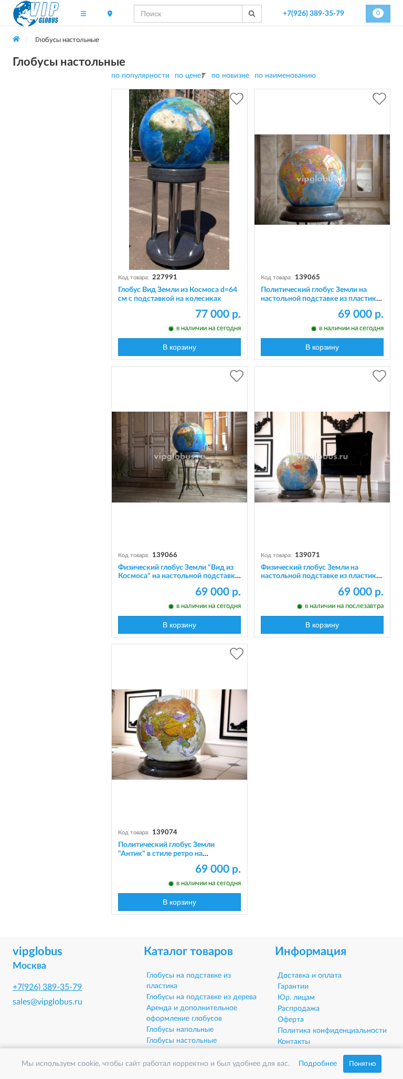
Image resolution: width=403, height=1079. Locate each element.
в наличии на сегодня (208, 328)
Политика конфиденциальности (332, 1030)
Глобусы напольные (180, 1029)
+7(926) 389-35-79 (313, 13)
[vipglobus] (36, 14)
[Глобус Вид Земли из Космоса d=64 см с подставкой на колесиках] (179, 179)
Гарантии (293, 986)
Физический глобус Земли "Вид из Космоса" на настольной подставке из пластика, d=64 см (178, 576)
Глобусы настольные (181, 1040)
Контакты (294, 1041)
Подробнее (318, 1063)
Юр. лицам (296, 997)
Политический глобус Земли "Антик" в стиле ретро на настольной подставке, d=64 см (172, 853)
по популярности (140, 75)
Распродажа (299, 1008)
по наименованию (285, 75)
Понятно (362, 1064)
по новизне (230, 75)
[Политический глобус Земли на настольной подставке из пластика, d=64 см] (322, 179)
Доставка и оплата (310, 975)
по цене (188, 75)
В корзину (179, 347)
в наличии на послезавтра (344, 606)
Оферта (291, 1019)
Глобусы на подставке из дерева (201, 997)
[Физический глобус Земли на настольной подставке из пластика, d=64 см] (322, 456)
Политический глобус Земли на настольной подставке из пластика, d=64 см (321, 298)
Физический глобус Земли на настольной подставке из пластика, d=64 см (321, 576)
